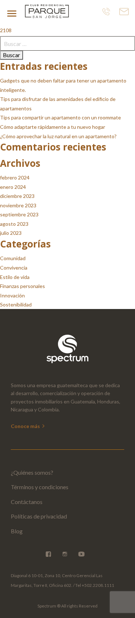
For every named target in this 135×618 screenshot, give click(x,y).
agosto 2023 (14, 224)
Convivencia (13, 267)
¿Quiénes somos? (32, 472)
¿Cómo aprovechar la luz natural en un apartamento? (58, 136)
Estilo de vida (15, 277)
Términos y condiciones (39, 486)
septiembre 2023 (19, 214)
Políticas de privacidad (39, 516)
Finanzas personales (22, 286)
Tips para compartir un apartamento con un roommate (60, 117)
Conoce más (26, 426)
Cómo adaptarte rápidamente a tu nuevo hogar (52, 127)
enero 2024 (13, 187)
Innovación (12, 295)
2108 (6, 30)
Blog (17, 531)
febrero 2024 (15, 177)
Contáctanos (26, 501)
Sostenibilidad (16, 304)
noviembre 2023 (18, 205)
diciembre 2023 (17, 196)
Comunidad (13, 258)
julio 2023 (11, 233)
